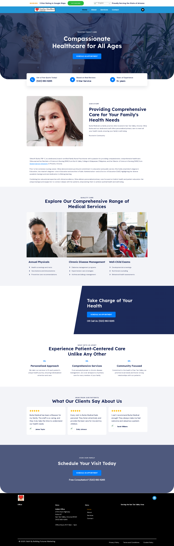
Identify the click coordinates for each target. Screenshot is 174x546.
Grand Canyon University (39, 164)
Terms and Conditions (131, 542)
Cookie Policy (148, 542)
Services (104, 10)
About (93, 10)
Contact (115, 10)
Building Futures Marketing (44, 541)
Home (84, 10)
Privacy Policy (114, 542)
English (101, 3)
